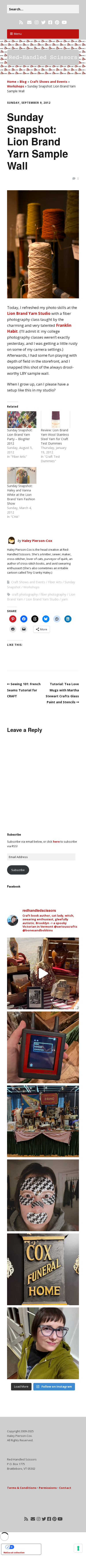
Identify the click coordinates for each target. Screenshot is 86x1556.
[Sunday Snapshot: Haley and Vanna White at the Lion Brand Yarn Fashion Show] (21, 475)
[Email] (29, 22)
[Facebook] (50, 22)
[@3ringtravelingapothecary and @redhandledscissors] (43, 973)
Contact (65, 1488)
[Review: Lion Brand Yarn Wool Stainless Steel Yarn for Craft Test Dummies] (55, 419)
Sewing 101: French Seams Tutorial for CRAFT (24, 690)
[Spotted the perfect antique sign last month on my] (43, 1269)
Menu (18, 34)
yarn (65, 599)
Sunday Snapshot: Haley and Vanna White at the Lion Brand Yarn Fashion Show (21, 495)
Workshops (15, 86)
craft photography (25, 594)
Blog (23, 81)
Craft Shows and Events (48, 81)
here (56, 842)
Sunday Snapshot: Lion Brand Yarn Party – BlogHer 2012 (19, 436)
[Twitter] (43, 22)
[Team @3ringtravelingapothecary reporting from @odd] (43, 1121)
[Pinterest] (57, 22)
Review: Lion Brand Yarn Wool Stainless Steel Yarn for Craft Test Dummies (55, 436)
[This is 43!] (43, 1343)
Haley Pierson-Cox (37, 540)
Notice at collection (14, 1552)
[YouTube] (64, 22)
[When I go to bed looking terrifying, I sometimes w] (43, 1195)
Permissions (48, 1488)
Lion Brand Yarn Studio (28, 313)
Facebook (13, 886)
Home (11, 81)
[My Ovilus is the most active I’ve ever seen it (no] (43, 1047)
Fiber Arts (55, 582)
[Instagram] (36, 22)
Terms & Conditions (21, 1488)
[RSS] (21, 22)
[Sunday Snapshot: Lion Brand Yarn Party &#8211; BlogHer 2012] (21, 419)
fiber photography (53, 594)
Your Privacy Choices (25, 1547)
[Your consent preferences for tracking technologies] (78, 1548)
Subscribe (18, 870)
